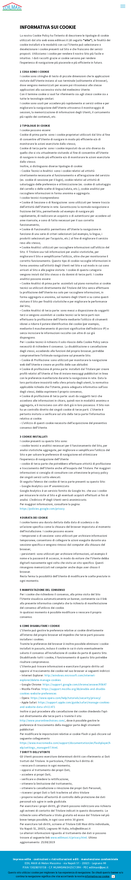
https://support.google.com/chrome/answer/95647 (75, 684)
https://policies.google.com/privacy (42, 508)
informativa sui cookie (97, 876)
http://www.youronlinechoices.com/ (42, 720)
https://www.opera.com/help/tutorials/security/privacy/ (66, 698)
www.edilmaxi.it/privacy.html (68, 837)
